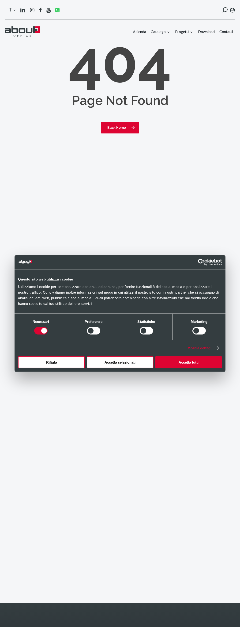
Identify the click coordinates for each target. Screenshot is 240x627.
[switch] (93, 331)
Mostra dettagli (200, 348)
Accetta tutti (189, 362)
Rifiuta (51, 362)
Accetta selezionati (120, 362)
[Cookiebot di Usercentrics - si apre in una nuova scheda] (201, 262)
